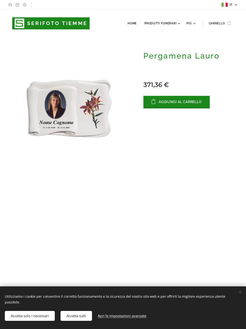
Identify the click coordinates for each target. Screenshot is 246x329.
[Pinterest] (25, 5)
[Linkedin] (17, 5)
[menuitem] (133, 23)
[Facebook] (10, 5)
